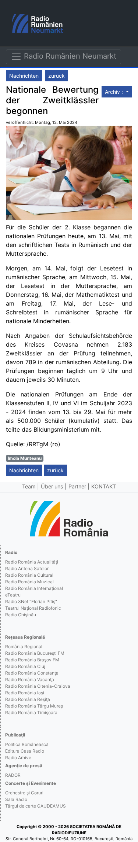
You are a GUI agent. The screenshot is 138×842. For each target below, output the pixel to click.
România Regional (23, 646)
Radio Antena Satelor (27, 568)
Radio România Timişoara (31, 712)
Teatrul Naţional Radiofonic (33, 608)
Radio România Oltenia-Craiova (37, 686)
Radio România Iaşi (24, 692)
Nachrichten (24, 76)
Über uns (52, 486)
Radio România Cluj (25, 666)
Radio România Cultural (29, 575)
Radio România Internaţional (34, 588)
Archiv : (114, 92)
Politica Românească (27, 744)
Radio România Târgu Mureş (34, 706)
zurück (56, 76)
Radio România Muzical (29, 581)
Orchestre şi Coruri (24, 792)
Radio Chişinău (20, 614)
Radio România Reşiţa (27, 699)
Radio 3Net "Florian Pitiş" (31, 601)
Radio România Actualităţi (31, 562)
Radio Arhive (18, 757)
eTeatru (13, 595)
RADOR (13, 775)
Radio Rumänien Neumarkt (69, 56)
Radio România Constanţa (32, 673)
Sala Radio (16, 799)
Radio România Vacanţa (29, 679)
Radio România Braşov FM (32, 659)
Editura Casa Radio (24, 751)
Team (29, 486)
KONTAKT (103, 486)
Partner (77, 486)
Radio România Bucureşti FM (34, 653)
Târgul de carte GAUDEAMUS (35, 806)
